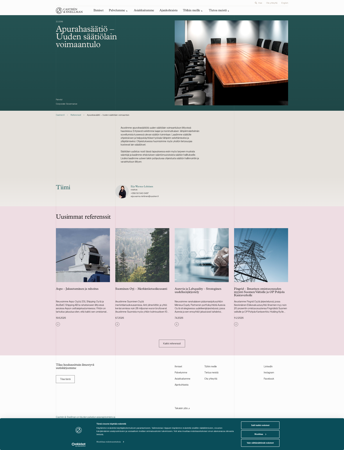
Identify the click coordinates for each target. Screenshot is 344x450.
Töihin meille (210, 366)
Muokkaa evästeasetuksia (108, 442)
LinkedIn (268, 366)
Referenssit (76, 115)
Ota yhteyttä (271, 3)
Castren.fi (60, 115)
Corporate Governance (66, 104)
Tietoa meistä (211, 372)
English (284, 3)
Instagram (269, 372)
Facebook (269, 378)
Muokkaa (259, 434)
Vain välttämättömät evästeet (260, 443)
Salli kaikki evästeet (260, 425)
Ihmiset (178, 366)
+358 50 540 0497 (140, 193)
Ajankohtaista (181, 384)
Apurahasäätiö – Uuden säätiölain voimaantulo (108, 115)
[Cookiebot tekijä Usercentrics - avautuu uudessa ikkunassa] (78, 445)
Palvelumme (181, 372)
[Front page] (69, 10)
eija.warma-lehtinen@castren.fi (145, 196)
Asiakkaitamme (182, 378)
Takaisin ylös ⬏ (182, 408)
